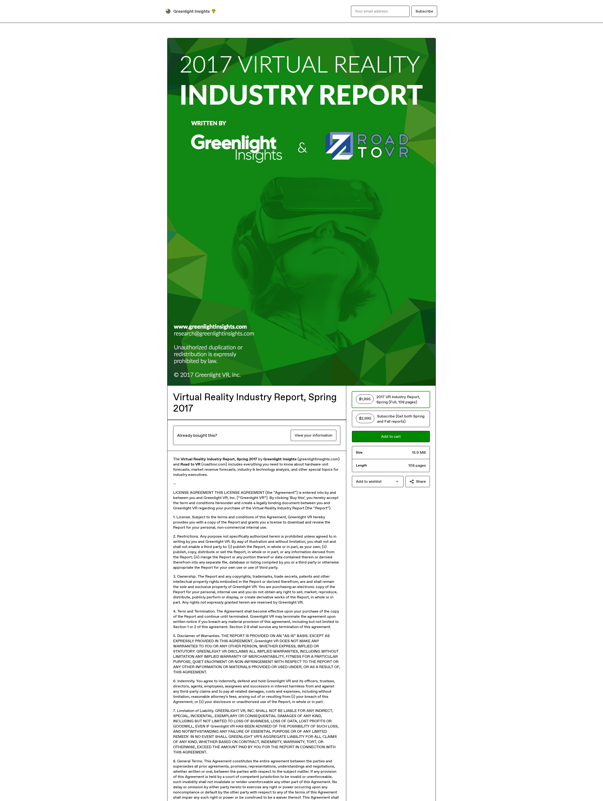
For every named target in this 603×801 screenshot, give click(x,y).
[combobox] (377, 481)
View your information (313, 435)
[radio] (391, 399)
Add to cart (391, 436)
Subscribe (424, 11)
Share (421, 481)
